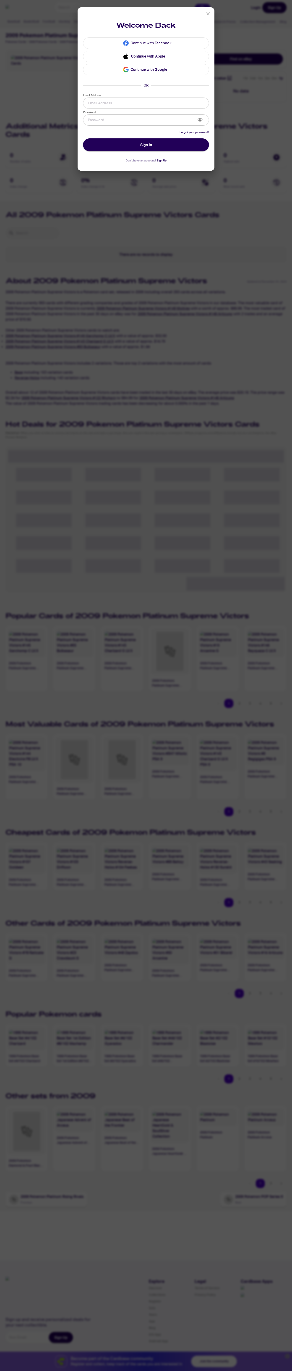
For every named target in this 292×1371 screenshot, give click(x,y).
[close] (208, 13)
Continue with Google (148, 69)
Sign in (146, 145)
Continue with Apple (148, 56)
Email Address (92, 95)
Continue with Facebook (151, 43)
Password (89, 112)
